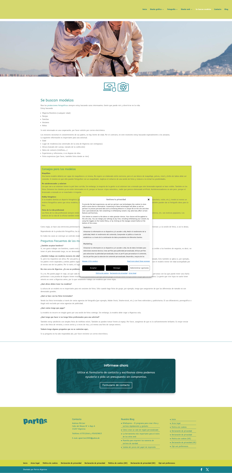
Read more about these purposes (138, 261)
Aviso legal (132, 273)
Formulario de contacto (116, 385)
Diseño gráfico (156, 10)
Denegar (116, 268)
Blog (226, 10)
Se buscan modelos (203, 10)
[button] (148, 199)
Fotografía (171, 10)
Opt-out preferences (180, 446)
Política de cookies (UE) (181, 438)
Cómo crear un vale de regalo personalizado (140, 430)
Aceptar (93, 268)
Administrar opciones (139, 268)
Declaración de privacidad (118, 273)
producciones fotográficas (57, 105)
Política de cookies (102, 273)
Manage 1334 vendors (90, 261)
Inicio (145, 10)
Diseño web (185, 10)
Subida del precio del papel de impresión (139, 447)
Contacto (217, 10)
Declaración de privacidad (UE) (184, 442)
